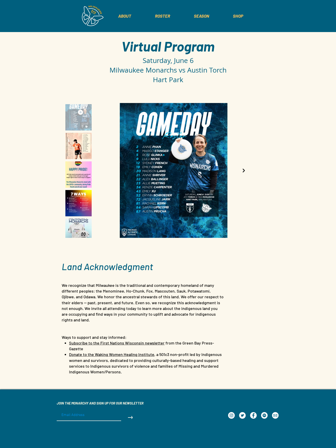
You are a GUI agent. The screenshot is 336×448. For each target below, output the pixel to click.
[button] (162, 16)
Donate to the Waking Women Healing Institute (111, 354)
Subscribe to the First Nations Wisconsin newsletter (117, 342)
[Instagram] (231, 415)
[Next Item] (243, 170)
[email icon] (275, 415)
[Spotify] (264, 415)
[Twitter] (242, 415)
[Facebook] (253, 415)
